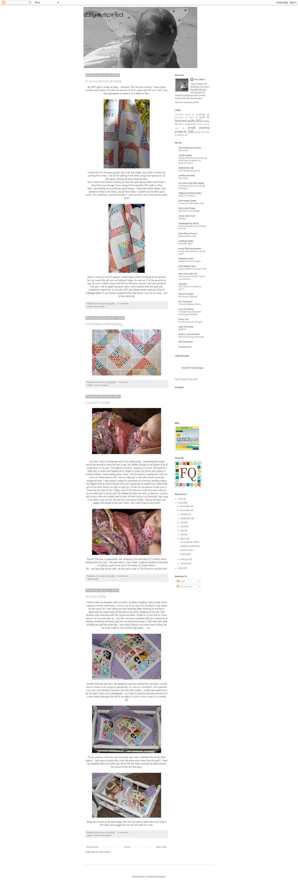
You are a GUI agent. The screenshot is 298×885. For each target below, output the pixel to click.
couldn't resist (98, 402)
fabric (191, 117)
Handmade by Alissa (188, 223)
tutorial (197, 132)
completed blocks (182, 114)
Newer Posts (92, 847)
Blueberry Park (185, 258)
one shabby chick (187, 266)
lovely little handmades (189, 248)
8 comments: (122, 576)
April (182, 534)
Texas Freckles (185, 294)
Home (127, 847)
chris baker (199, 79)
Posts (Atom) (104, 852)
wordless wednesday (104, 324)
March (183, 538)
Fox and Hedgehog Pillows (189, 304)
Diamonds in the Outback (189, 211)
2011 (180, 499)
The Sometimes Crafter (189, 148)
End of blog (183, 178)
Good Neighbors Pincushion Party (192, 269)
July (182, 522)
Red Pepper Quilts (187, 201)
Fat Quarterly (184, 347)
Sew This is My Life (187, 274)
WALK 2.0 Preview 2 (187, 196)
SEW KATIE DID (186, 168)
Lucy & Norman (186, 309)
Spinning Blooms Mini (187, 236)
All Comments (185, 586)
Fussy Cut (183, 319)
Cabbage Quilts (185, 241)
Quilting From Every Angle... (190, 261)
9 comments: (123, 382)
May (182, 530)
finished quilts (99, 307)
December (185, 506)
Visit (186, 379)
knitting (206, 121)
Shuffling (182, 218)
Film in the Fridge (186, 208)
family (95, 579)
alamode (182, 284)
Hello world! (183, 150)
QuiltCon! (182, 329)
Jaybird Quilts (185, 155)
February (184, 559)
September (185, 518)
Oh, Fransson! (185, 301)
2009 (180, 568)
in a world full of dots (104, 81)
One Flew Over (185, 342)
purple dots (96, 596)
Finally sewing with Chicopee (190, 322)
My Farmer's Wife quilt (187, 297)
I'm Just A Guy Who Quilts (191, 183)
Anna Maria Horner (187, 233)
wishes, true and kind (188, 334)
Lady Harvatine (185, 326)
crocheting (200, 114)
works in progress (101, 385)
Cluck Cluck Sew (186, 216)
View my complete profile (186, 102)
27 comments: (123, 304)
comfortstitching (186, 175)
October (184, 514)
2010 (180, 503)
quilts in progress (185, 124)
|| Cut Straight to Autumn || (189, 171)
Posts (182, 581)
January (184, 563)
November (185, 510)
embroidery (179, 117)
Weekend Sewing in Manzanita (191, 337)
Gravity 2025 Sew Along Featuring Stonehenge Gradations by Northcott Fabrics (192, 160)
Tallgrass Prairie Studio (189, 193)
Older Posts (161, 847)
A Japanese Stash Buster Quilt (191, 203)
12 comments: (123, 832)
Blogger (161, 877)
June (183, 526)
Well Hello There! (185, 244)
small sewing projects (102, 835)
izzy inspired (103, 14)
